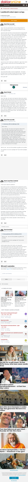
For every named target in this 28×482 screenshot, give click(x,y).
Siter (5, 80)
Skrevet (9, 25)
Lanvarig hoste (4, 339)
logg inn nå (9, 268)
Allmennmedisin (13, 16)
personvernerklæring (22, 475)
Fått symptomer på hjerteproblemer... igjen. (10, 325)
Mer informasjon (14, 480)
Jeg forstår (14, 477)
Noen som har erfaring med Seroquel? (9, 312)
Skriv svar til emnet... (7, 273)
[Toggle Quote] (2, 124)
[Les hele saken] (7, 294)
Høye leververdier (5, 320)
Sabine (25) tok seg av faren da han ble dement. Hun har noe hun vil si (20, 299)
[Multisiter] (2, 81)
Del (7, 279)
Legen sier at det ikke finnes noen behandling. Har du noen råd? (6, 299)
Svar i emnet (14, 20)
